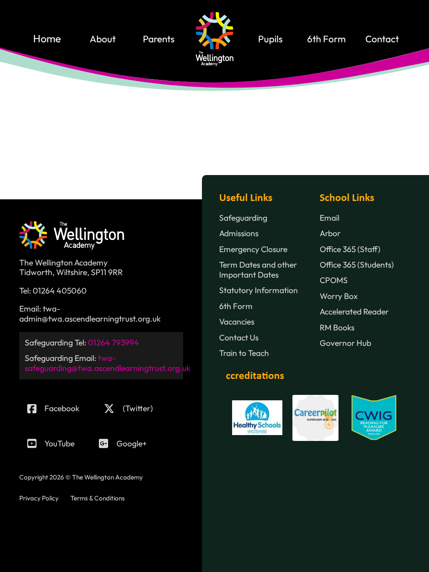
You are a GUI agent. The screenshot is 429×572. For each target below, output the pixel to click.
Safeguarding (243, 218)
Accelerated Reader (354, 312)
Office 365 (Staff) (350, 249)
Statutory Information (258, 290)
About (103, 39)
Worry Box (339, 296)
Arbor (330, 233)
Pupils (270, 39)
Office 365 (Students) (357, 265)
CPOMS (334, 280)
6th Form (326, 39)
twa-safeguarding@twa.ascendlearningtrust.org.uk (108, 363)
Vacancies (236, 322)
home (47, 39)
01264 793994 (113, 343)
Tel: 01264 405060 (53, 291)
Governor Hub (345, 343)
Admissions (238, 233)
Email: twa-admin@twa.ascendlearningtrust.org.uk (90, 314)
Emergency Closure (253, 249)
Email (329, 218)
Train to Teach (244, 353)
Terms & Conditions (97, 498)
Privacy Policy (39, 498)
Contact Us (238, 338)
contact (382, 39)
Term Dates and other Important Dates (258, 270)
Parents (159, 39)
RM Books (337, 327)
